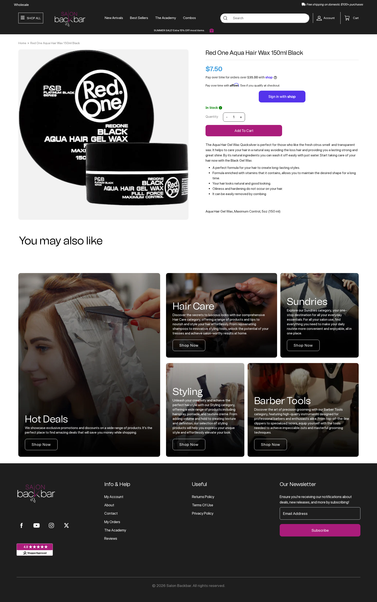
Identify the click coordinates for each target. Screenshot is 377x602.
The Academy (165, 18)
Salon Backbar (178, 585)
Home (22, 43)
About (109, 505)
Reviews (110, 538)
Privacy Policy (202, 513)
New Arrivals (114, 18)
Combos (189, 18)
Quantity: (212, 116)
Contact (111, 513)
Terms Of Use (202, 505)
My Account (113, 497)
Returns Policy (203, 497)
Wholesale (21, 5)
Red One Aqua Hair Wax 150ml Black (55, 43)
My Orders (112, 522)
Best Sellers (139, 18)
